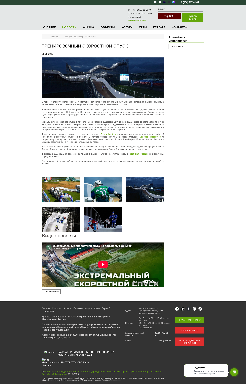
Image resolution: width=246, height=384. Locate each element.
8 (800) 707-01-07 (162, 334)
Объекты (108, 27)
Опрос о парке (190, 330)
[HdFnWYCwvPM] (61, 220)
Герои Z (159, 27)
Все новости (52, 291)
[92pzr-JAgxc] (103, 190)
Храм (143, 27)
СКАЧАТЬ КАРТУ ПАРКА (190, 320)
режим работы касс (137, 20)
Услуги (127, 27)
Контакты (179, 27)
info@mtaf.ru (165, 340)
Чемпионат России (138, 154)
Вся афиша (177, 46)
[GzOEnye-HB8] (145, 190)
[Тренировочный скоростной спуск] (103, 77)
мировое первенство (150, 137)
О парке (49, 27)
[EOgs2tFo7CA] (61, 190)
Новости (69, 27)
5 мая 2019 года (109, 134)
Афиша (88, 27)
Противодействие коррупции (189, 341)
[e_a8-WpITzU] (103, 220)
